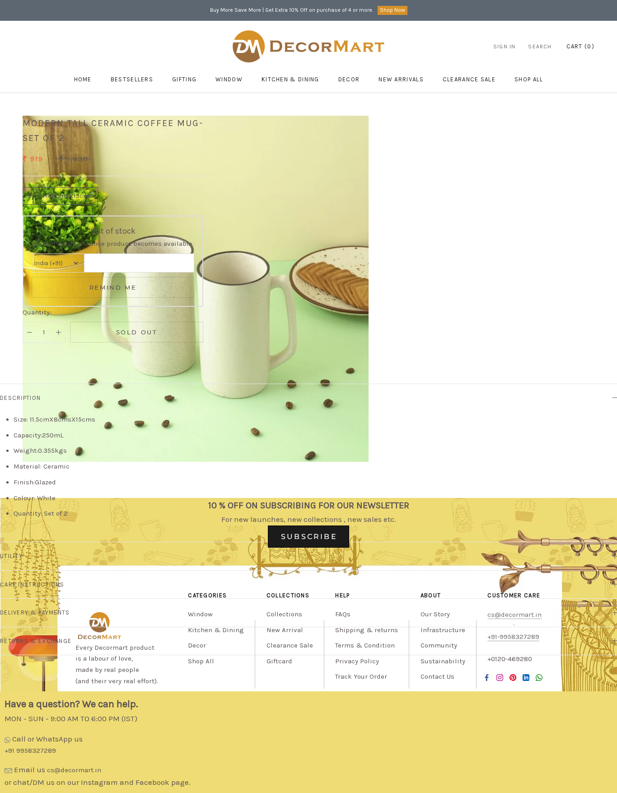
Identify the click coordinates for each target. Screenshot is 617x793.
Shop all (528, 79)
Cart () (580, 46)
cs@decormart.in (74, 770)
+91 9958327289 (30, 750)
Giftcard (279, 661)
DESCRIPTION (20, 397)
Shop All (201, 661)
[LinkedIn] (526, 677)
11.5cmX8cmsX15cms (60, 196)
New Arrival (284, 630)
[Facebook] (486, 677)
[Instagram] (499, 677)
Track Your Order (361, 676)
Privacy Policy (357, 661)
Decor (349, 79)
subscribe (309, 536)
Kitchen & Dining (290, 79)
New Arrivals (401, 79)
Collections (284, 614)
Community (439, 645)
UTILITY (11, 556)
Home (83, 79)
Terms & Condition (365, 645)
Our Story (435, 614)
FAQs (343, 614)
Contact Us (437, 676)
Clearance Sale (469, 79)
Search (540, 46)
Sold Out (137, 332)
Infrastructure (443, 630)
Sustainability (443, 661)
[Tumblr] (539, 677)
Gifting (184, 79)
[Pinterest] (512, 677)
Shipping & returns (366, 630)
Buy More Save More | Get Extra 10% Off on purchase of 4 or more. (291, 10)
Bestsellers (132, 79)
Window (229, 79)
